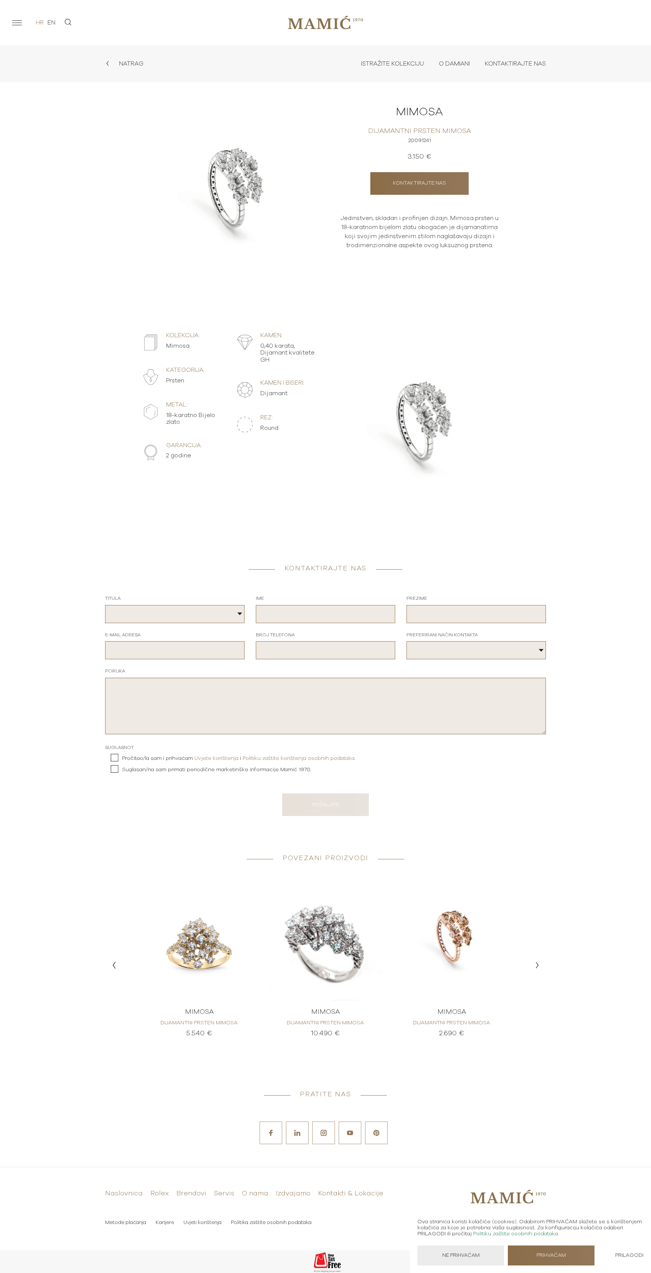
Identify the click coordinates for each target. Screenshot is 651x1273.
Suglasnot (119, 747)
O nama (255, 1193)
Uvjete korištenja (216, 758)
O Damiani (454, 64)
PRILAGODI (629, 1255)
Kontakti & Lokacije (350, 1193)
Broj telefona (275, 635)
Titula (113, 598)
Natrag (131, 64)
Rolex (159, 1193)
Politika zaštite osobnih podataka (271, 1222)
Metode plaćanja (125, 1222)
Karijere (165, 1222)
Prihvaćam (551, 1255)
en (51, 23)
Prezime (416, 598)
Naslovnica (124, 1193)
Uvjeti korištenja (202, 1222)
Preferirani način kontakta (442, 635)
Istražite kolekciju (392, 64)
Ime (260, 598)
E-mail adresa (123, 635)
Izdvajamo (293, 1193)
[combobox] (175, 614)
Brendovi (191, 1193)
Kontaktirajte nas (515, 64)
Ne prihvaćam (461, 1255)
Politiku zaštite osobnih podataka (515, 1233)
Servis (224, 1193)
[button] (114, 965)
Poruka (115, 671)
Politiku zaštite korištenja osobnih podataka (299, 758)
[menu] (17, 22)
